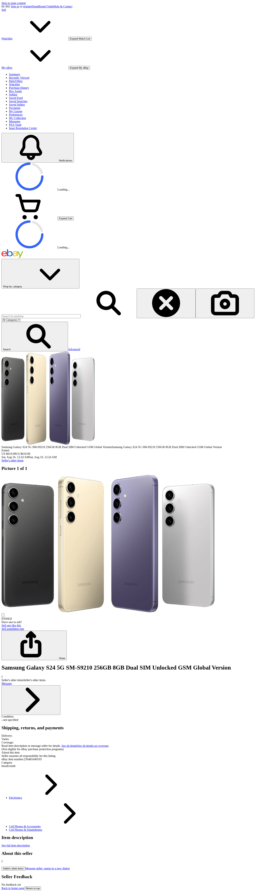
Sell (3, 9)
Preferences (16, 114)
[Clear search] (166, 303)
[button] (34, 336)
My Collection (17, 118)
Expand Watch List (80, 38)
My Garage (15, 111)
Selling (13, 94)
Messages (14, 121)
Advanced (74, 349)
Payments (14, 108)
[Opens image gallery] (2, 615)
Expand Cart (65, 218)
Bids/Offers (16, 81)
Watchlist (14, 84)
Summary (14, 74)
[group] (137, 544)
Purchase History (19, 87)
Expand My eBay (79, 67)
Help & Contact (63, 6)
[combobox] (41, 316)
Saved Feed (16, 97)
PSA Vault (15, 124)
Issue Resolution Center (23, 128)
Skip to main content (13, 3)
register (27, 6)
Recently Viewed (19, 77)
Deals (35, 6)
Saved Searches (18, 101)
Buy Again (15, 91)
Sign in (15, 6)
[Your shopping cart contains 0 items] (29, 218)
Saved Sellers (17, 104)
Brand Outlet (46, 6)
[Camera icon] (225, 303)
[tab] (137, 752)
